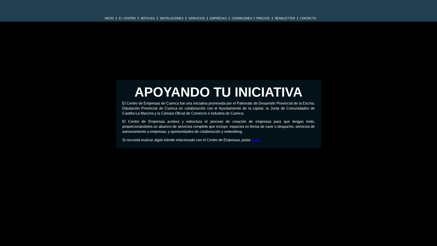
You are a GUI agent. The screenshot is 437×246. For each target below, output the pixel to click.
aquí (255, 140)
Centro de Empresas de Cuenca (218, 8)
